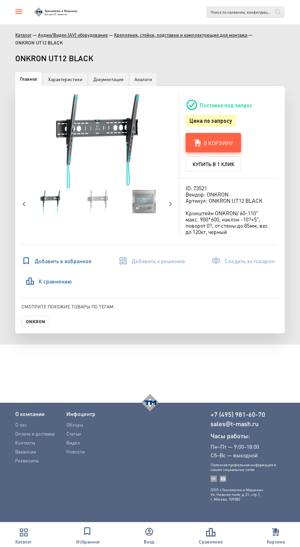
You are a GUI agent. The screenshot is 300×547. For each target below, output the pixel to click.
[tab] (28, 79)
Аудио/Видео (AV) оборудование (73, 35)
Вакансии (25, 452)
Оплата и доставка (35, 434)
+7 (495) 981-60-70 (238, 414)
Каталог (23, 35)
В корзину (218, 142)
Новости (75, 452)
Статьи (73, 434)
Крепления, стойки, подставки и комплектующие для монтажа (180, 35)
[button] (97, 141)
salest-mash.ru (235, 424)
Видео (73, 443)
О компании (30, 413)
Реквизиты (27, 461)
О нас (21, 425)
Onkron (35, 321)
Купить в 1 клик (213, 164)
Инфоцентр (80, 413)
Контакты (25, 443)
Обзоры (74, 425)
